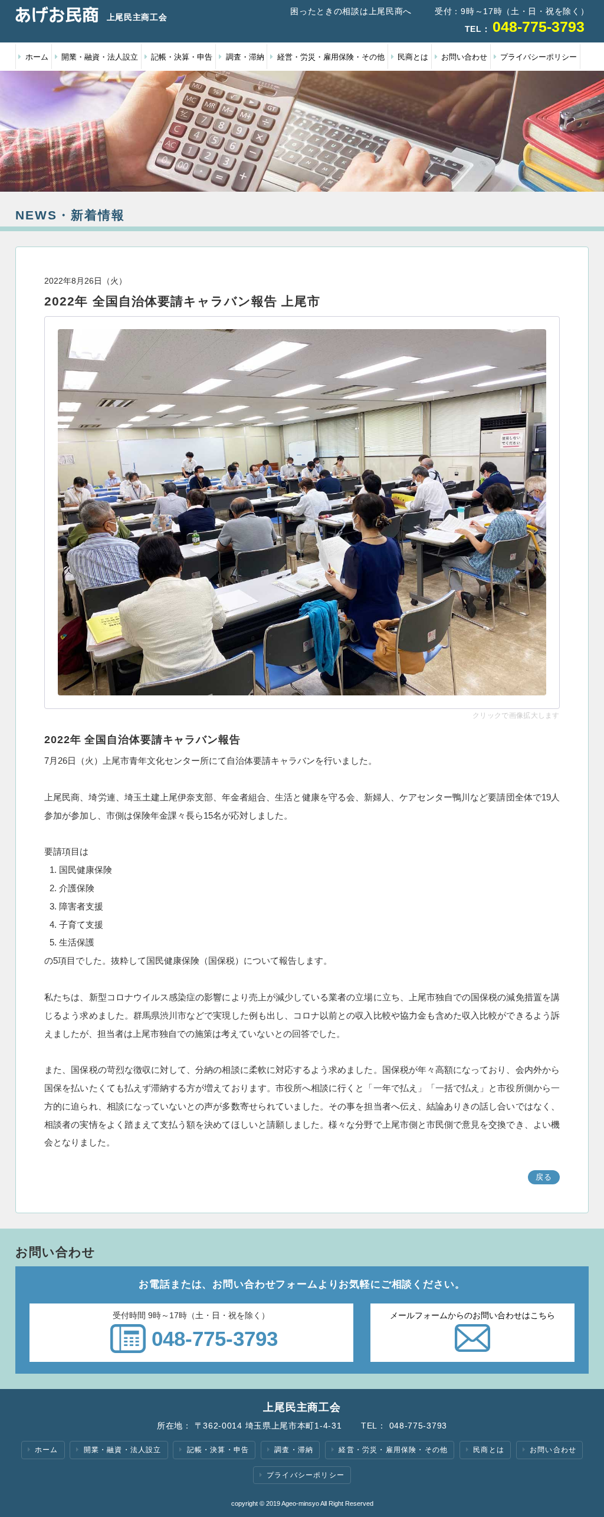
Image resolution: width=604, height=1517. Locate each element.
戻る (544, 1177)
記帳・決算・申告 (181, 56)
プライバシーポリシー (538, 56)
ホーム (36, 56)
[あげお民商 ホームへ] (57, 14)
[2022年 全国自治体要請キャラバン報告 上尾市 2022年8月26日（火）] (302, 512)
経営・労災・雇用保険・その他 (331, 56)
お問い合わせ (464, 56)
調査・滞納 (245, 56)
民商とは (413, 56)
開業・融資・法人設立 (99, 56)
